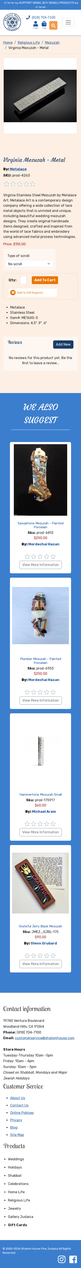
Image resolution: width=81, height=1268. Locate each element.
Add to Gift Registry (30, 292)
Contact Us (19, 1105)
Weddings (16, 1159)
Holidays (15, 1167)
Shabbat (15, 1176)
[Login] (35, 23)
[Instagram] (61, 1259)
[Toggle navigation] (68, 22)
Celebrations (18, 1184)
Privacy (16, 1120)
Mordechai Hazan (43, 544)
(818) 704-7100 (43, 17)
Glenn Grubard (44, 943)
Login (35, 28)
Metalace (18, 169)
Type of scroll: (18, 256)
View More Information (40, 565)
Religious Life (19, 1200)
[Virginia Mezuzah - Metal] (40, 96)
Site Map (17, 1135)
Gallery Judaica (20, 1217)
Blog (13, 1127)
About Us (17, 1098)
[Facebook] (73, 1259)
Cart (44, 26)
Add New (63, 344)
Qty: (12, 280)
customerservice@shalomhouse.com (45, 1038)
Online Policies (22, 1113)
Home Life (16, 1192)
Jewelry (14, 1208)
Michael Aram (44, 812)
